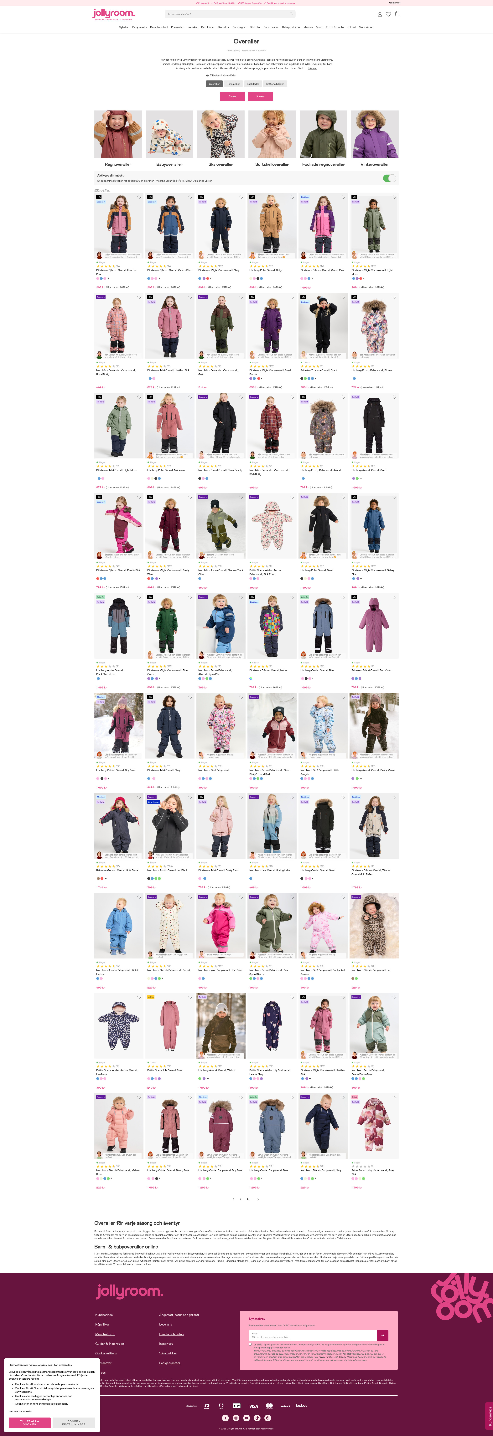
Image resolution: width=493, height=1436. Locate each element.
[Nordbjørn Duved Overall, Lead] (206, 478)
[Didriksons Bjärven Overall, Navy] (101, 578)
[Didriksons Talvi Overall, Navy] (150, 378)
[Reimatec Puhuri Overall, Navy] (356, 678)
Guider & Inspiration (109, 1344)
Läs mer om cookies (20, 1411)
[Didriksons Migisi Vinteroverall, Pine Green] (148, 678)
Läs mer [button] (312, 68)
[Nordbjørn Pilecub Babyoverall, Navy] (155, 978)
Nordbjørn (242, 1261)
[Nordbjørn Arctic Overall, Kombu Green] (155, 878)
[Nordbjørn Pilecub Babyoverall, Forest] (148, 978)
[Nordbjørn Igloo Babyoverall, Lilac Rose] (199, 978)
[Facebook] (225, 1418)
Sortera (260, 96)
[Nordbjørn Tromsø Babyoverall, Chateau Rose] (101, 978)
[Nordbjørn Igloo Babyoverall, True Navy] (203, 978)
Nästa (258, 1199)
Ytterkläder (247, 50)
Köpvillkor (102, 1324)
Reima (253, 1261)
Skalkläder (253, 84)
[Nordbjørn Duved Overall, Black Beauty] (199, 478)
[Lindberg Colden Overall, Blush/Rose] (309, 678)
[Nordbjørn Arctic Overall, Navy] (152, 878)
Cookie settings (106, 1353)
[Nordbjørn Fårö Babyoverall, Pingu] (210, 778)
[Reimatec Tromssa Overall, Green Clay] (305, 378)
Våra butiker (168, 1353)
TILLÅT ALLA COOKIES (29, 1423)
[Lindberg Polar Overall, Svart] (258, 278)
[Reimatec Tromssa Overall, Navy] (312, 378)
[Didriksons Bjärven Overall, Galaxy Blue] (101, 278)
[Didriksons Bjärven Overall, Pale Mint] (104, 578)
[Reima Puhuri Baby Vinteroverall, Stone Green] (363, 1178)
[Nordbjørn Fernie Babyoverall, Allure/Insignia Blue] (199, 678)
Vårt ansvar (103, 1363)
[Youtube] (246, 1418)
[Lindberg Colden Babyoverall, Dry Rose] (199, 1178)
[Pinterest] (267, 1418)
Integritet (166, 1344)
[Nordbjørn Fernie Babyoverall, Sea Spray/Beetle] (206, 678)
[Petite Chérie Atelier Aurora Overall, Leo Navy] (254, 578)
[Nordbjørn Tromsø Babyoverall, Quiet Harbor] (97, 978)
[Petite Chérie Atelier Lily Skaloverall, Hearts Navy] (152, 1078)
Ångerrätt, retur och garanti (179, 1315)
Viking (265, 1261)
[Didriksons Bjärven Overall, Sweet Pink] (104, 278)
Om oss (100, 1373)
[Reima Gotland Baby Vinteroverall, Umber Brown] (98, 878)
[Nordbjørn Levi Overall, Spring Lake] (250, 878)
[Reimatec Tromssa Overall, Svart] (301, 378)
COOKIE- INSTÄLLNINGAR (74, 1423)
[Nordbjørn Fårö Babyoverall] (199, 778)
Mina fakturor (105, 1334)
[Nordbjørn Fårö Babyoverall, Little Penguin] (203, 778)
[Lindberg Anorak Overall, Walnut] (357, 478)
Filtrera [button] (232, 96)
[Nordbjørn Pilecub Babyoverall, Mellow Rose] (152, 978)
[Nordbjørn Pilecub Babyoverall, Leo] (352, 978)
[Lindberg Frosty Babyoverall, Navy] (354, 378)
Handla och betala (171, 1334)
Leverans (165, 1324)
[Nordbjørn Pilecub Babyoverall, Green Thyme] (159, 978)
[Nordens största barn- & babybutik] (113, 13)
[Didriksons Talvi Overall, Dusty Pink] (153, 378)
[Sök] (291, 14)
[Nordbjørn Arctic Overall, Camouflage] (159, 878)
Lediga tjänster (169, 1363)
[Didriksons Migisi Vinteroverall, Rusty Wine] (207, 278)
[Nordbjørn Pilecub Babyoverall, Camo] (356, 978)
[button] (388, 14)
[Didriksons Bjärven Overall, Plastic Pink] (97, 578)
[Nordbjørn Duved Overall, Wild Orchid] (203, 478)
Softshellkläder (275, 84)
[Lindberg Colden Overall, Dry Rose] (302, 678)
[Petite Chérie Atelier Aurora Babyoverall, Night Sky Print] (258, 578)
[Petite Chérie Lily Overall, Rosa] (148, 1078)
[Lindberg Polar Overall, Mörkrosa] (254, 278)
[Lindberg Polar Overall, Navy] (261, 278)
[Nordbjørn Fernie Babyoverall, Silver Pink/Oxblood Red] (203, 678)
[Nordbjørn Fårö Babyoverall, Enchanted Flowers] (206, 778)
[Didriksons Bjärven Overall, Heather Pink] (97, 278)
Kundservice (395, 2)
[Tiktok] (257, 1418)
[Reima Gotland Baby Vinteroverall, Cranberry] (102, 878)
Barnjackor (233, 84)
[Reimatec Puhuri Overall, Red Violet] (352, 678)
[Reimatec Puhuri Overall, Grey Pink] (356, 1178)
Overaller (261, 50)
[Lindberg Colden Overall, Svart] (306, 678)
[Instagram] (236, 1418)
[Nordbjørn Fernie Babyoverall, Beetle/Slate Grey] (210, 678)
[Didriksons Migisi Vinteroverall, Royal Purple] (204, 278)
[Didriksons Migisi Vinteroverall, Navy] (199, 278)
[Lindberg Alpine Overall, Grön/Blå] (98, 678)
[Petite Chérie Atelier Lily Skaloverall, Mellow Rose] (155, 1078)
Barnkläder (233, 50)
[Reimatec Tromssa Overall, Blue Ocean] (309, 378)
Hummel (220, 1261)
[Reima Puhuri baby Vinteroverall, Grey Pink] (352, 1178)
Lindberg (231, 1261)
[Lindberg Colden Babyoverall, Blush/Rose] (204, 1178)
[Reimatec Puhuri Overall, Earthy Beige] (360, 1178)
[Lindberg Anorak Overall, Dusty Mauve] (353, 478)
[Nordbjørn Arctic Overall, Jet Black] (148, 878)
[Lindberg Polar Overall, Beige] (250, 278)
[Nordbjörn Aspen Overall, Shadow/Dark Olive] (199, 578)
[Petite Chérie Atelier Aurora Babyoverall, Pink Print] (250, 578)
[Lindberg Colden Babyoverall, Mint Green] (207, 1178)
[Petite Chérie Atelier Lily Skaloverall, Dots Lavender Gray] (159, 1078)
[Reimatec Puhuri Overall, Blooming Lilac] (360, 678)
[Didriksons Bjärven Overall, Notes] (250, 678)
